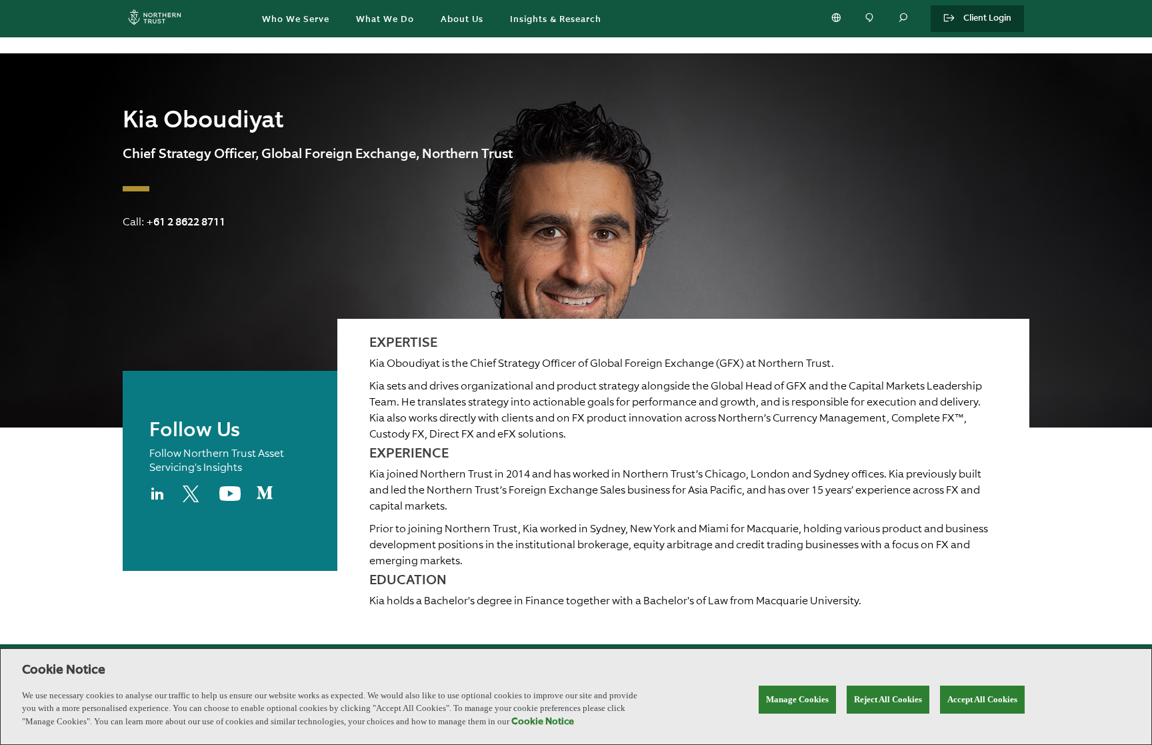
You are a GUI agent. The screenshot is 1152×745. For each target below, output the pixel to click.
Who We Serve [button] (295, 19)
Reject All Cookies (888, 699)
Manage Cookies (797, 699)
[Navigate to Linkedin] (158, 499)
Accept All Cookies (982, 699)
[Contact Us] (870, 18)
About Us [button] (462, 19)
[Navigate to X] (193, 499)
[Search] (904, 18)
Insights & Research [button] (555, 19)
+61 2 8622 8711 (185, 222)
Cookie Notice (542, 721)
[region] (576, 696)
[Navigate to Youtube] (230, 498)
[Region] (837, 18)
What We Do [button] (385, 19)
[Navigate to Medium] (265, 498)
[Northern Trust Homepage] (158, 19)
